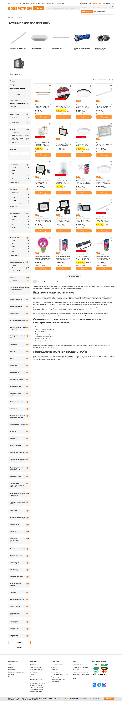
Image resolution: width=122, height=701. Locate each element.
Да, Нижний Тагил (87, 11)
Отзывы (32, 677)
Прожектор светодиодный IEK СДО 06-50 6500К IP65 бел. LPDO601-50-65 (104, 144)
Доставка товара (77, 665)
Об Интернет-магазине (36, 669)
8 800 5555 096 (96, 3)
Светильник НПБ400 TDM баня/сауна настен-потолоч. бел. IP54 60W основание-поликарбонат (63, 182)
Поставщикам (34, 672)
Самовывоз (54, 669)
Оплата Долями (55, 672)
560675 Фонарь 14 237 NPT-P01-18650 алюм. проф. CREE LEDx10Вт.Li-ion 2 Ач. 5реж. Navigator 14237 (83, 258)
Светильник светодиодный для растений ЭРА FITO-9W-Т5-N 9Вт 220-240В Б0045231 (63, 106)
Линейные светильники (16, 92)
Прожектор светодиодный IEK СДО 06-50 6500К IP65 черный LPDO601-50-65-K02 (63, 144)
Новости (10, 677)
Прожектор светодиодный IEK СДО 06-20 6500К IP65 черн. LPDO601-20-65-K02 (43, 220)
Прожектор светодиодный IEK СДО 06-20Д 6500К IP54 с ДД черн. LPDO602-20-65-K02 (63, 220)
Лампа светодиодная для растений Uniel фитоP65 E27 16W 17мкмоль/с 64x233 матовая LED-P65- (63, 258)
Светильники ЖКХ (15, 95)
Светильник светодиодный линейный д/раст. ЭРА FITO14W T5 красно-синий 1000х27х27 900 (104, 220)
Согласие (27, 698)
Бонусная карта (55, 677)
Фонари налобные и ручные (18, 100)
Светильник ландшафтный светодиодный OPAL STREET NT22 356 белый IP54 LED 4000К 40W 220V (104, 182)
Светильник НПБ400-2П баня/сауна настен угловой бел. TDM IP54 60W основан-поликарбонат (42, 144)
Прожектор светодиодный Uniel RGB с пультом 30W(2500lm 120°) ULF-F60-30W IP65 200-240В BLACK (42, 182)
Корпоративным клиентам (16, 672)
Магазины (11, 674)
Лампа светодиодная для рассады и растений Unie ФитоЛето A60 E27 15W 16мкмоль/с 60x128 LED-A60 (42, 258)
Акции (10, 665)
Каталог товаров (13, 661)
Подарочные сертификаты (80, 672)
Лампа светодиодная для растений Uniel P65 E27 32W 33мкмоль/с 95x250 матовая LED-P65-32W (83, 182)
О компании (33, 665)
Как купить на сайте (57, 665)
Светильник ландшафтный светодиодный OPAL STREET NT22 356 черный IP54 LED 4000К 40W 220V (83, 106)
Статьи (32, 674)
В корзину (43, 117)
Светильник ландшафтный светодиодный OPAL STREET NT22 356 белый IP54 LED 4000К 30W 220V (83, 144)
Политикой (66, 698)
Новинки (10, 667)
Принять (109, 699)
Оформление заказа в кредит (60, 674)
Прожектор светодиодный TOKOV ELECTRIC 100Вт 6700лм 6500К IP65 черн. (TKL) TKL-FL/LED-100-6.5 (83, 220)
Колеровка (76, 669)
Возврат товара (55, 681)
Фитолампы (13, 98)
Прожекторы (13, 106)
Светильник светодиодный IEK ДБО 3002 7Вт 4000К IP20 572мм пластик (104, 106)
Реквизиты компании (36, 691)
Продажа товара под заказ (80, 667)
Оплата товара (55, 667)
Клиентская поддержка (58, 679)
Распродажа (12, 669)
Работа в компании (35, 667)
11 (54, 281)
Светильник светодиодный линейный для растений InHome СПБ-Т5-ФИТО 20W (43, 106)
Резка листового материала (81, 674)
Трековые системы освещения (19, 103)
